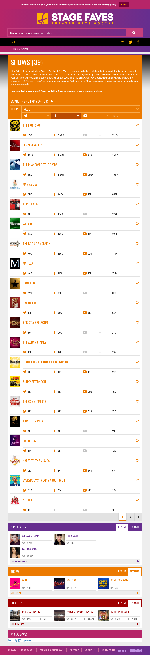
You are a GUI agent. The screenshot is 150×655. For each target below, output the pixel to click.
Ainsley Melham (30, 535)
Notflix (28, 500)
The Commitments (34, 401)
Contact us (108, 650)
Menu (11, 42)
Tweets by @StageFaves (19, 640)
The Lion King (31, 125)
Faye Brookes (29, 549)
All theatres (17, 624)
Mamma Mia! (30, 184)
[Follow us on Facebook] (138, 42)
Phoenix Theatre (31, 611)
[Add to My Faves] (137, 125)
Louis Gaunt (73, 535)
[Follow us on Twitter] (130, 42)
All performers (19, 561)
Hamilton (29, 283)
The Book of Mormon (36, 243)
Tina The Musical (34, 421)
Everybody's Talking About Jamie (44, 480)
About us (90, 650)
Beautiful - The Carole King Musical (46, 362)
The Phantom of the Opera (40, 164)
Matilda (28, 263)
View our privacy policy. (104, 4)
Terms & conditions (51, 650)
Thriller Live (31, 204)
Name (26, 109)
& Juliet (26, 580)
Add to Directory (59, 91)
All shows (16, 592)
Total (116, 115)
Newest (122, 527)
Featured (135, 527)
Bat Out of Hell (33, 302)
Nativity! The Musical (37, 460)
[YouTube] (96, 116)
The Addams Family (34, 342)
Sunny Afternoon (34, 381)
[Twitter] (36, 116)
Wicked (27, 224)
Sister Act (72, 580)
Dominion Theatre (119, 611)
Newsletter (123, 42)
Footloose (30, 441)
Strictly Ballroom (35, 322)
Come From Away (119, 580)
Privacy (74, 650)
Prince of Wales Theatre (79, 611)
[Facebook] (66, 116)
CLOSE (124, 4)
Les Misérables (32, 145)
